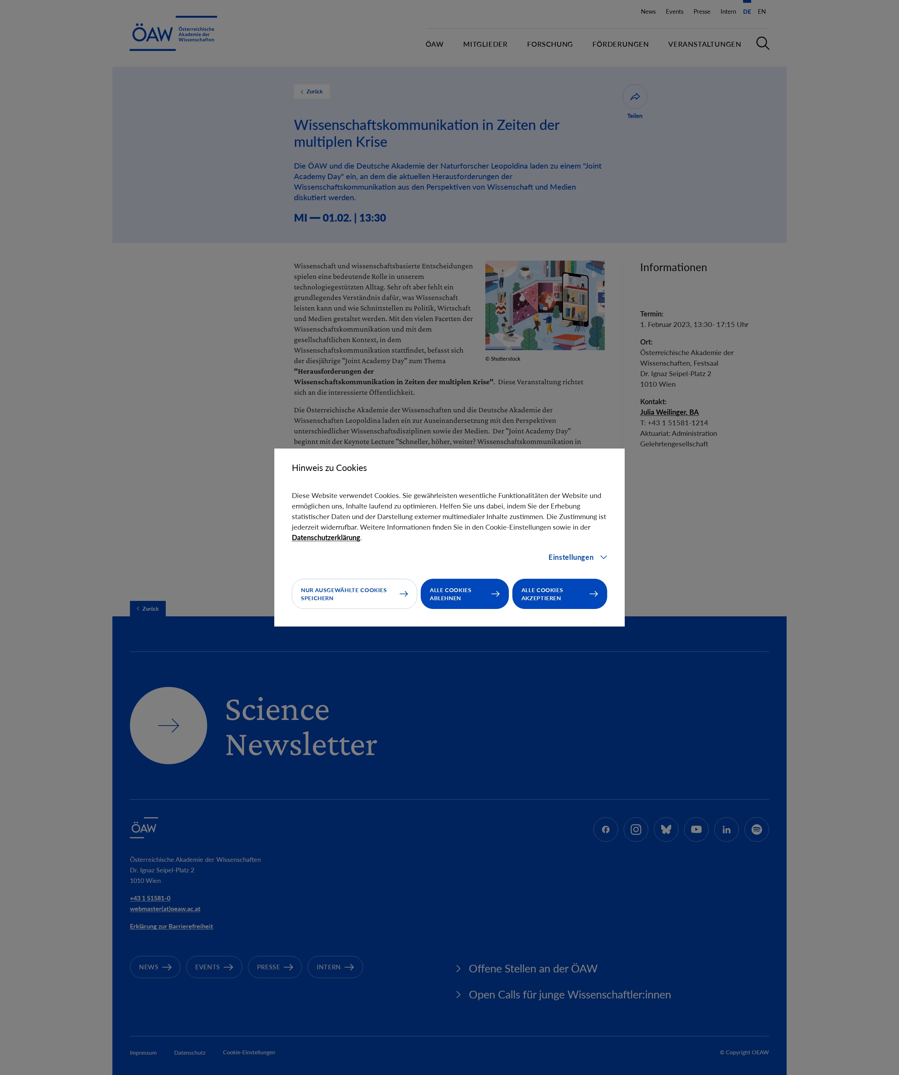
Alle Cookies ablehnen (451, 593)
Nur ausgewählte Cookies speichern (344, 593)
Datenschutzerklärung (326, 537)
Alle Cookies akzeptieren (542, 593)
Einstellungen (571, 557)
